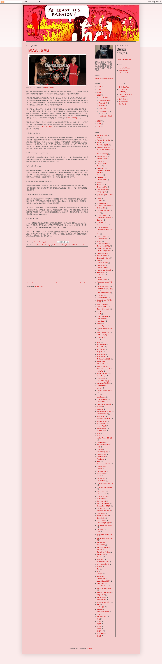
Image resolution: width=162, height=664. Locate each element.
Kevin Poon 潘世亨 (103, 373)
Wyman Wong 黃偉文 (104, 602)
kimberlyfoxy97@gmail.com (104, 78)
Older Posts (84, 283)
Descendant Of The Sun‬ (104, 230)
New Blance (101, 442)
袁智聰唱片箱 (123, 101)
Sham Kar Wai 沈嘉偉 (104, 511)
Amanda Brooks (36, 245)
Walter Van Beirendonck (105, 588)
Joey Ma (99, 352)
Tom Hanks (100, 559)
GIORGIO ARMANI (103, 306)
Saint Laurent (101, 501)
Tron (98, 569)
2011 (99, 126)
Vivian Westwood (102, 586)
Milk (98, 433)
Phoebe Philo (101, 466)
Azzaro (99, 166)
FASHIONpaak (123, 92)
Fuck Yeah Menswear (104, 293)
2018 (99, 89)
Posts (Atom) (39, 286)
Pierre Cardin (101, 471)
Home (58, 283)
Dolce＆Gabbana (102, 238)
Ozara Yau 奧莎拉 (102, 452)
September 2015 (104, 100)
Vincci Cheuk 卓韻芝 (103, 581)
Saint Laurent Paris (103, 503)
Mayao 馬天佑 (101, 426)
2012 (99, 124)
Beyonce (100, 175)
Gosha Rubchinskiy (103, 309)
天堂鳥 (99, 621)
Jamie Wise (100, 347)
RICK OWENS (101, 491)
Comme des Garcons (104, 218)
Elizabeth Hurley (102, 253)
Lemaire (99, 388)
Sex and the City (102, 508)
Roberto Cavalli (102, 496)
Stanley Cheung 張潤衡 (104, 525)
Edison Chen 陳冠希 (103, 248)
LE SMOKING (101, 385)
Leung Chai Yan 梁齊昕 (69, 245)
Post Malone (101, 473)
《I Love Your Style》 (46, 126)
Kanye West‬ (101, 361)
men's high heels (124, 68)
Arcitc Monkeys (102, 163)
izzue (98, 342)
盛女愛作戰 (100, 633)
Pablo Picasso (101, 454)
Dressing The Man (103, 243)
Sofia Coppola (80, 245)
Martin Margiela (102, 423)
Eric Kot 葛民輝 (102, 255)
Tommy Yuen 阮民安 (103, 562)
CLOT (99, 213)
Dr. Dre (99, 241)
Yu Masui (100, 609)
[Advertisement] (57, 264)
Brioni (99, 182)
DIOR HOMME (101, 236)
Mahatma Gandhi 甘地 (104, 411)
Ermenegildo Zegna (103, 258)
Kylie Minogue (101, 376)
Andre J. (99, 161)
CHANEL (100, 201)
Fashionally (100, 272)
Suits (98, 532)
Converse (100, 220)
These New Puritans (103, 552)
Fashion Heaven (57, 245)
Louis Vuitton (101, 402)
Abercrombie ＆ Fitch (104, 140)
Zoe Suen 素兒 (101, 616)
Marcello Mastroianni (104, 419)
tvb (98, 571)
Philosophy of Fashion (104, 464)
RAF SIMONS (101, 481)
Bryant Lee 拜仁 (102, 187)
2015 (99, 95)
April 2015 (102, 108)
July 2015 (102, 106)
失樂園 (99, 624)
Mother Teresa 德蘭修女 (104, 438)
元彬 (98, 619)
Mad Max (100, 406)
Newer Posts (31, 283)
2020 (99, 87)
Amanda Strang (102, 159)
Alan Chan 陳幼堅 (103, 145)
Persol (99, 461)
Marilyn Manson (102, 421)
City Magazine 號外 (103, 210)
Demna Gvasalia (102, 227)
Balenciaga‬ (100, 168)
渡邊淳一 (100, 631)
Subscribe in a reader (125, 59)
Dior (98, 234)
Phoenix (99, 469)
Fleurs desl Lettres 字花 (104, 282)
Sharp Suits (100, 513)
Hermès (99, 323)
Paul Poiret (100, 459)
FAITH (99, 260)
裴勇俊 (99, 636)
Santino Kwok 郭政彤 (104, 506)
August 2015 (103, 103)
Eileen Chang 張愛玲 (104, 251)
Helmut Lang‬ (101, 321)
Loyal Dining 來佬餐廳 (104, 404)
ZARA (99, 614)
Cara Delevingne (72, 118)
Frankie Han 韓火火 (103, 286)
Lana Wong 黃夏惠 (103, 381)
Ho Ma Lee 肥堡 (102, 335)
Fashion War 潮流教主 (104, 270)
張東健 (99, 626)
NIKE (98, 447)
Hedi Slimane (101, 319)
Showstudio (101, 518)
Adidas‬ (99, 142)
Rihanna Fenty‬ (101, 494)
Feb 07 (103, 114)
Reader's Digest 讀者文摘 (105, 483)
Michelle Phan (101, 431)
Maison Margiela (102, 414)
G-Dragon (100, 295)
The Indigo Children (103, 547)
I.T (98, 340)
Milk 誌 (99, 435)
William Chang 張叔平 (104, 592)
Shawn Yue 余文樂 (103, 515)
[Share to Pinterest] (67, 242)
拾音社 (99, 629)
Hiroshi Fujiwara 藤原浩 (104, 328)
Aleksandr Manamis (103, 147)
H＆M (99, 314)
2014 (99, 121)
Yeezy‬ (99, 604)
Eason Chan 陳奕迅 (103, 246)
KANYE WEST (101, 364)
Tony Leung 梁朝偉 (103, 564)
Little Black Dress (102, 399)
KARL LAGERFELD (103, 369)
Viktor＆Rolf (101, 579)
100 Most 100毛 (102, 135)
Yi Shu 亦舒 (100, 607)
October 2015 (103, 97)
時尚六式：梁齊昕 (37, 50)
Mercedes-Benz (102, 428)
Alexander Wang (102, 154)
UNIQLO (99, 574)
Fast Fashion (101, 275)
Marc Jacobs (101, 416)
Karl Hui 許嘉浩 (102, 366)
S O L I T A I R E (124, 73)
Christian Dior (101, 208)
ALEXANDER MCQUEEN (105, 150)
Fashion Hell (101, 265)
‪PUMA (99, 476)
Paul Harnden (101, 456)
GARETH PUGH (102, 297)
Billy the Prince (102, 180)
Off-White (100, 449)
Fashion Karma (102, 268)
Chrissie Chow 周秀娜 (104, 205)
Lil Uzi (99, 394)
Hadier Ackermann (103, 316)
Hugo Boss (100, 337)
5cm (98, 138)
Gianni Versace (102, 304)
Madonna (100, 409)
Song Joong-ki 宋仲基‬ (104, 523)
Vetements (100, 576)
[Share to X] (63, 242)
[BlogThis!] (61, 242)
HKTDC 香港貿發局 (103, 332)
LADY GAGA (101, 378)
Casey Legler (101, 192)
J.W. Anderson (101, 344)
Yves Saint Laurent (103, 612)
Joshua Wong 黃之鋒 (104, 359)
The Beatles (101, 542)
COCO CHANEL (102, 215)
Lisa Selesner (101, 397)
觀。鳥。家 (122, 104)
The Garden (101, 545)
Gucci (99, 311)
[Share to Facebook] (65, 242)
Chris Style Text (124, 87)
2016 (99, 92)
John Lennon (101, 356)
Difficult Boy (123, 89)
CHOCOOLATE (102, 203)
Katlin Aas (100, 371)
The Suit (99, 550)
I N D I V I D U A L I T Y (126, 94)
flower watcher (123, 70)
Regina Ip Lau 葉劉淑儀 (104, 487)
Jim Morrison (101, 349)
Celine (99, 198)
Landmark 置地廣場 (103, 383)
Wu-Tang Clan (101, 597)
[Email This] (58, 242)
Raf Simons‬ (100, 478)
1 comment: (51, 242)
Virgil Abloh (100, 583)
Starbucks (100, 529)
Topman (99, 566)
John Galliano (101, 354)
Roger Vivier (101, 498)
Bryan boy (100, 184)
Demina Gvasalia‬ (102, 225)
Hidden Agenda (102, 326)
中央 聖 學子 (123, 96)
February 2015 (104, 111)
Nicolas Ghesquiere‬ (103, 444)
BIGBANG (100, 177)
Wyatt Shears (101, 600)
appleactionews (48, 87)
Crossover (100, 222)
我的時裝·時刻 (123, 99)
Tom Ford (100, 557)
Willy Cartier (101, 595)
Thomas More (101, 554)
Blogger (89, 649)
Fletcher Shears (102, 280)
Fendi (99, 277)
